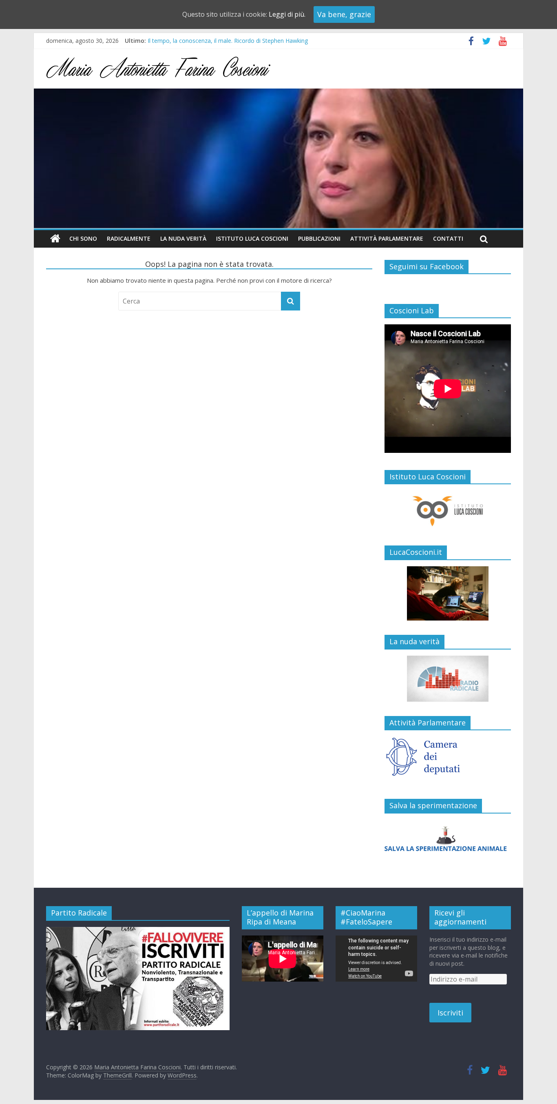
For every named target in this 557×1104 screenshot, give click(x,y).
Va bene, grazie (344, 14)
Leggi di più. (287, 14)
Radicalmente (128, 238)
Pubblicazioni (319, 238)
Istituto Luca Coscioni (252, 238)
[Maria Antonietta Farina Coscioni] (278, 93)
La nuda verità (183, 238)
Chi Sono (83, 238)
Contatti (448, 238)
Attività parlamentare (386, 238)
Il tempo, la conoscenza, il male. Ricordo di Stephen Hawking (228, 40)
